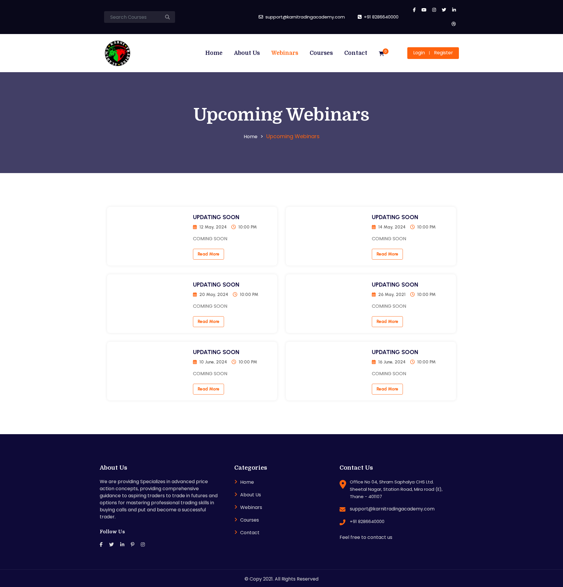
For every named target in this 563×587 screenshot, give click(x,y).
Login (419, 52)
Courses (321, 53)
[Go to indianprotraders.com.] (250, 136)
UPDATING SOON (216, 217)
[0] (381, 54)
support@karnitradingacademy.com (392, 508)
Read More (208, 254)
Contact (355, 53)
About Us (247, 53)
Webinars (284, 53)
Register (443, 52)
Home (214, 53)
